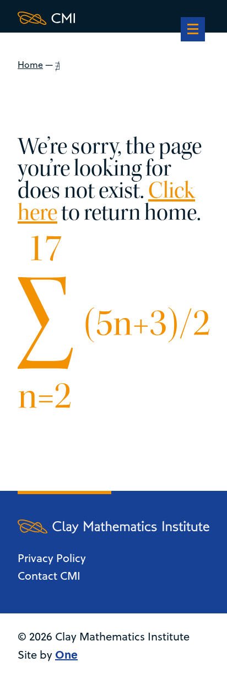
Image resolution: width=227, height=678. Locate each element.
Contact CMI (49, 576)
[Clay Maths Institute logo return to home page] (113, 18)
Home (30, 65)
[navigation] (192, 30)
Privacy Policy (52, 558)
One (66, 654)
